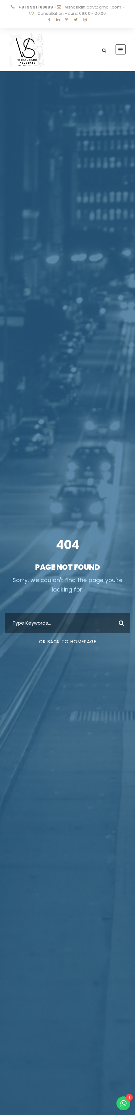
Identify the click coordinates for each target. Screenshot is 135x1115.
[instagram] (85, 20)
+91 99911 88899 (36, 7)
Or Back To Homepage (67, 641)
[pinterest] (66, 20)
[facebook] (49, 20)
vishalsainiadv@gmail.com (93, 7)
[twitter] (76, 20)
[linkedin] (58, 20)
